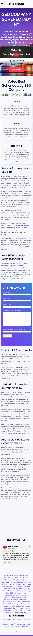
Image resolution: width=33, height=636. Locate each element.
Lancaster (26, 602)
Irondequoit (23, 608)
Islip (29, 582)
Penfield (15, 600)
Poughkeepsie (15, 604)
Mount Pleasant (14, 606)
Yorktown (15, 597)
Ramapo (12, 610)
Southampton (20, 610)
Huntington (23, 582)
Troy (28, 589)
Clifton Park (23, 597)
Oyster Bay (6, 586)
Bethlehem (16, 595)
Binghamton (25, 604)
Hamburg (26, 591)
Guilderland (25, 595)
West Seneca (25, 606)
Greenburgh (6, 582)
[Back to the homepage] (16, 4)
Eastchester (8, 595)
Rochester (13, 586)
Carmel (8, 593)
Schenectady (25, 586)
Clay (14, 580)
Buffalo (15, 578)
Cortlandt (12, 602)
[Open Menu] (2, 4)
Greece (25, 580)
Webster (6, 606)
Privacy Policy (8, 624)
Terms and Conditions (21, 624)
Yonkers (19, 591)
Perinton (6, 608)
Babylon (26, 576)
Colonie (19, 580)
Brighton (8, 597)
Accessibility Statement (13, 626)
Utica (5, 591)
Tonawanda (22, 589)
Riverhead (14, 593)
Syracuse (14, 589)
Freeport (20, 602)
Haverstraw (8, 600)
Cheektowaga (23, 578)
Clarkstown (9, 580)
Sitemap (25, 626)
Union (28, 610)
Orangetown (27, 584)
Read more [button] (6, 562)
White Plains (12, 591)
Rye (19, 586)
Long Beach (23, 593)
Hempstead (15, 582)
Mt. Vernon (5, 584)
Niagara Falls (13, 608)
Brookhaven (8, 578)
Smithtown (6, 589)
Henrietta (6, 604)
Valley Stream (23, 600)
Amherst (19, 576)
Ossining (6, 602)
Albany (13, 576)
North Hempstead (16, 584)
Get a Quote (16, 70)
